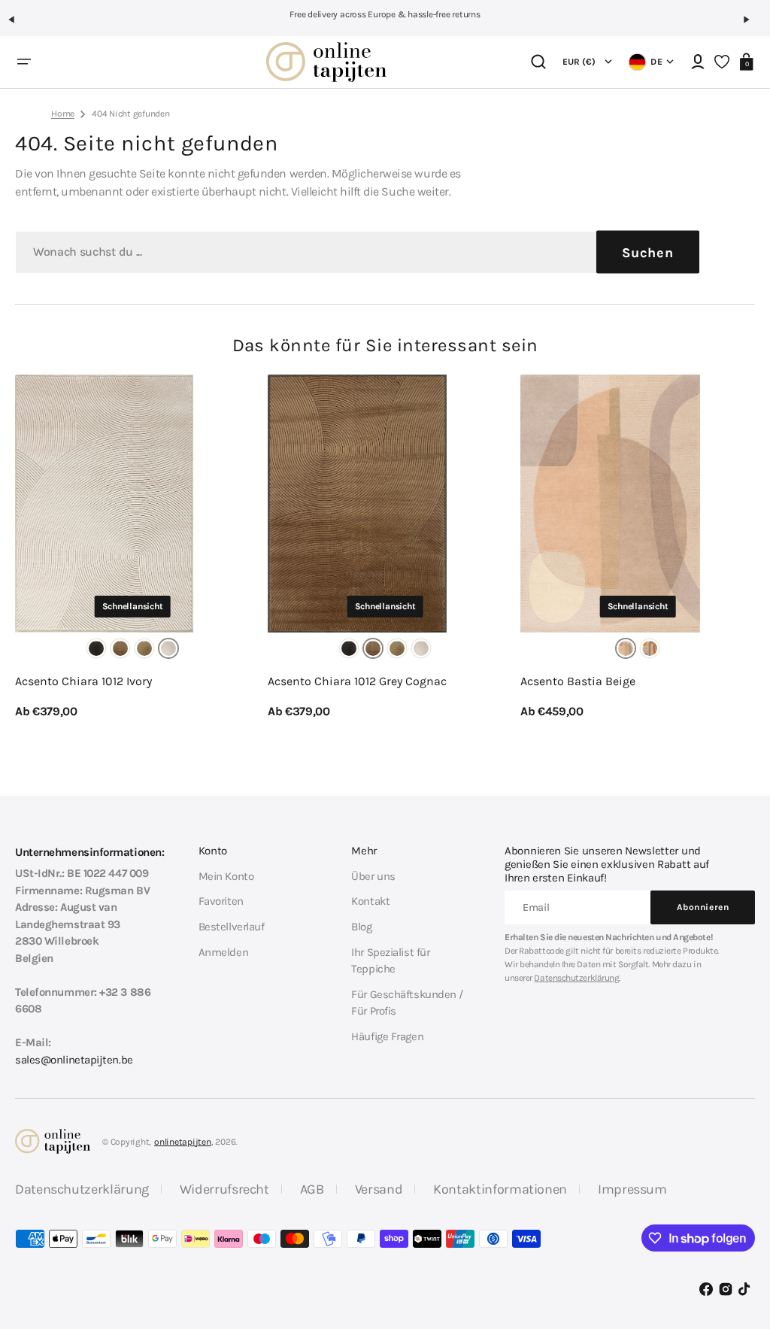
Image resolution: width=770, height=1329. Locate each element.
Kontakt (370, 901)
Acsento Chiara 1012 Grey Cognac (357, 681)
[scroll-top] (738, 1244)
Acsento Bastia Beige (577, 681)
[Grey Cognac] (120, 648)
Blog (361, 926)
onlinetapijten (182, 1141)
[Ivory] (168, 648)
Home (62, 113)
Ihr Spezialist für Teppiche (390, 960)
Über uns (373, 876)
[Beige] (625, 648)
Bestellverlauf (232, 926)
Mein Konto (226, 876)
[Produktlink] (132, 548)
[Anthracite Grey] (96, 648)
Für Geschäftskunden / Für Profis (407, 1003)
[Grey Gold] (144, 648)
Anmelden (223, 952)
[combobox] (357, 252)
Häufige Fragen (387, 1036)
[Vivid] (649, 648)
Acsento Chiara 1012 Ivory (83, 681)
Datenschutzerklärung (576, 977)
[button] (18, 26)
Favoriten (221, 901)
